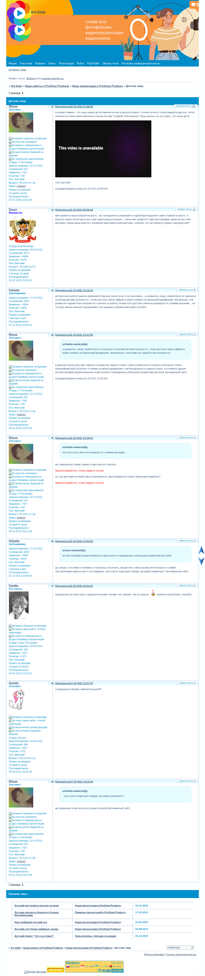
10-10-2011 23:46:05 (81, 106)
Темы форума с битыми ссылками (95, 936)
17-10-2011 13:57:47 (81, 683)
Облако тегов (110, 63)
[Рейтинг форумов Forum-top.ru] (55, 971)
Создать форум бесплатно (181, 954)
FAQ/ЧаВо (93, 63)
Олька (13, 209)
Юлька (13, 106)
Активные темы (17, 69)
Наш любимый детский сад (30, 922)
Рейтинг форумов (154, 954)
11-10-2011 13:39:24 (81, 438)
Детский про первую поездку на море (36, 905)
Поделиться (62, 106)
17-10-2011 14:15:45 (81, 781)
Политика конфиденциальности (141, 63)
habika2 (21, 186)
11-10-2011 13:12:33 (81, 290)
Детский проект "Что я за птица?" (34, 936)
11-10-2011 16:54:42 (81, 586)
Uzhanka (14, 290)
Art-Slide (16, 86)
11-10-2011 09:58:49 (81, 210)
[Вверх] (201, 553)
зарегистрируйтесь (53, 78)
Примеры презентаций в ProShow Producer (100, 912)
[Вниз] (201, 564)
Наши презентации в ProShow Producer (97, 86)
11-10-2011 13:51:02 (81, 541)
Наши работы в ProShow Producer (47, 86)
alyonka (13, 682)
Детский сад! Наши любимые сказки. (36, 929)
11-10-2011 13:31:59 (81, 335)
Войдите (31, 78)
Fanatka (13, 585)
